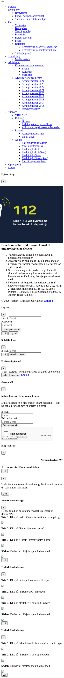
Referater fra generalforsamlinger (39, 50)
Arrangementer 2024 (33, 80)
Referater (20, 43)
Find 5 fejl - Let (30, 149)
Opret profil (14, 164)
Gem (5, 493)
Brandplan (20, 34)
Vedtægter (20, 25)
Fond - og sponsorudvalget (29, 15)
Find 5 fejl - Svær (31, 155)
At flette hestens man (33, 133)
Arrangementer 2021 (33, 90)
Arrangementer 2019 (33, 96)
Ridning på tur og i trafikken (37, 124)
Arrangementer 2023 (33, 84)
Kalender (27, 71)
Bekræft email (10, 425)
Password (6, 321)
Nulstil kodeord (17, 354)
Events (25, 68)
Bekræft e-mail (9, 418)
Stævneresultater (31, 108)
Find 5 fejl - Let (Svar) (34, 152)
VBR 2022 (21, 115)
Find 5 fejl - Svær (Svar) (35, 158)
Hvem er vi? (15, 9)
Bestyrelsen (21, 12)
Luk (4, 333)
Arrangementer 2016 (33, 105)
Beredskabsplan (23, 37)
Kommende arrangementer (29, 65)
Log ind (13, 333)
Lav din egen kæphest (34, 161)
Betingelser (21, 28)
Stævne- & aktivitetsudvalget (30, 19)
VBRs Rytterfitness (32, 145)
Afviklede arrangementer (28, 77)
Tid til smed (28, 136)
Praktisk (19, 130)
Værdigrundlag (23, 31)
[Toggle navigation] (2, 1)
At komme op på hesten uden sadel (41, 127)
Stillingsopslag (23, 53)
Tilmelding (14, 56)
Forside (12, 6)
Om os (11, 22)
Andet (18, 139)
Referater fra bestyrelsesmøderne (39, 46)
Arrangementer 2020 (33, 93)
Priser (18, 40)
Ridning (19, 118)
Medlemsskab (22, 59)
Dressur (26, 121)
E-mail (5, 318)
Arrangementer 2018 (33, 99)
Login (11, 167)
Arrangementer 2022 (33, 87)
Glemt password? (11, 329)
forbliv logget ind (11, 375)
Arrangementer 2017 (33, 102)
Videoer (12, 111)
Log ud (25, 374)
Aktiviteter (14, 62)
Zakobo (48, 300)
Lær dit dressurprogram (34, 142)
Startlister (27, 74)
